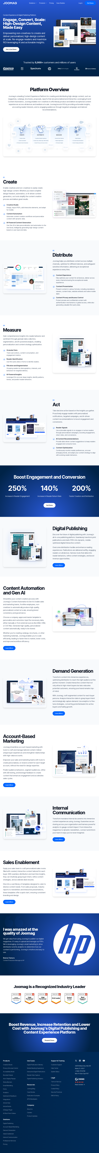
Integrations (6, 1099)
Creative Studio (7, 1064)
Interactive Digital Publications (36, 1071)
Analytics (6, 1092)
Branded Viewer (8, 1075)
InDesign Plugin (7, 1110)
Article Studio (7, 1106)
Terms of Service (56, 1081)
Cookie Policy (55, 1088)
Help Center (54, 1068)
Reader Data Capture (33, 1075)
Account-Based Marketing (11, 1127)
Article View (6, 1103)
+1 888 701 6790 (80, 1071)
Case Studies (60, 3)
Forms (5, 1089)
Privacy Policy (55, 1085)
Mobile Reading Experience (35, 1068)
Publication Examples (33, 1095)
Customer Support (56, 1064)
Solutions (32, 3)
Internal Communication (10, 1137)
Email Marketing (8, 1085)
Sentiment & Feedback (9, 1096)
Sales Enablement (8, 1134)
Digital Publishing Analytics (35, 1078)
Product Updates (32, 1116)
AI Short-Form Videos (9, 1113)
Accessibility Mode (8, 1071)
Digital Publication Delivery (35, 1064)
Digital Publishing (8, 1123)
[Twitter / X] (76, 1061)
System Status (55, 1071)
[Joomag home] (10, 3)
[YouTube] (84, 1061)
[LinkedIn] (80, 1061)
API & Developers (32, 1099)
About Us (29, 1109)
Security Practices (56, 1092)
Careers (29, 1112)
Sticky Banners (7, 1082)
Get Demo (90, 3)
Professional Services (9, 1141)
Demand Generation (9, 1130)
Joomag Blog (31, 1088)
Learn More (59, 565)
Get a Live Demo (11, 49)
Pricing (51, 3)
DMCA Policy (55, 1095)
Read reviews (79, 1084)
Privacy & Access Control (10, 1068)
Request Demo (49, 1040)
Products (42, 3)
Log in (80, 3)
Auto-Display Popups (9, 1078)
